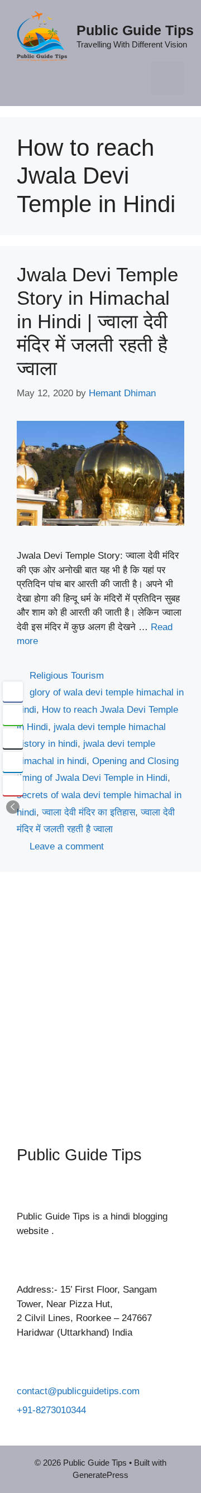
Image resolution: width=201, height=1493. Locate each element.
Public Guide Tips (135, 30)
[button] (13, 807)
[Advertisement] (100, 1000)
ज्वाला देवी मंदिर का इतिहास (88, 812)
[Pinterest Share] (13, 785)
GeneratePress (100, 1475)
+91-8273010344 (51, 1410)
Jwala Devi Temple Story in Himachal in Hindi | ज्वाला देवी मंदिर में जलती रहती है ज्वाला (97, 321)
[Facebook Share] (13, 691)
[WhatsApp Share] (13, 715)
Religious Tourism (67, 675)
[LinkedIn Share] (13, 762)
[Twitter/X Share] (13, 738)
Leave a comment (67, 846)
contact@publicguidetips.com (78, 1391)
